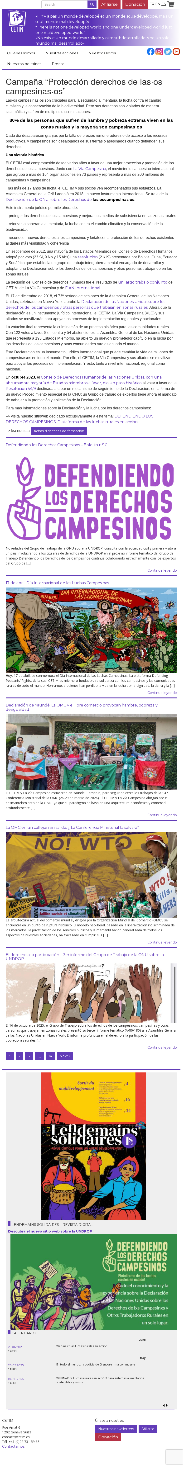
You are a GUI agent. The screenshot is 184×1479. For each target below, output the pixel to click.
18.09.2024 (16, 1379)
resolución (88, 257)
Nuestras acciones (61, 53)
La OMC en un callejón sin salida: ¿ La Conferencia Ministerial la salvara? (72, 827)
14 (50, 1056)
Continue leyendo (162, 570)
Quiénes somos (21, 53)
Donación (135, 4)
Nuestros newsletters (116, 1429)
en (157, 4)
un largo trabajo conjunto (142, 282)
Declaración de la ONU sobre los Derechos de (70, 199)
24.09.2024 (16, 1365)
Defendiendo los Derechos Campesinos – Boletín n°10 (56, 445)
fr (152, 4)
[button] (166, 1405)
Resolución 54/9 (21, 388)
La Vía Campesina (89, 168)
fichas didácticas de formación (59, 431)
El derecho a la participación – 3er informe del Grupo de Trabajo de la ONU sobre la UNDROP (85, 957)
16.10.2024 (15, 1347)
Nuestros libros (102, 53)
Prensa (58, 64)
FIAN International (82, 288)
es (163, 4)
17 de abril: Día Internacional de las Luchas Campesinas (57, 583)
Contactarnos (13, 1446)
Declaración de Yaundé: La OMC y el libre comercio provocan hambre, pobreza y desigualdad (82, 707)
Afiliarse (109, 4)
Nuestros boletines (24, 64)
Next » (65, 1056)
